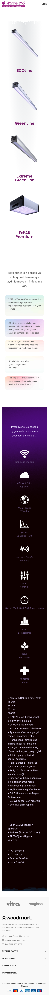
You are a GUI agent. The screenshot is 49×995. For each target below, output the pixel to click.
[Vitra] (13, 903)
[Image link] (17, 918)
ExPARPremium (24, 234)
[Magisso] (35, 903)
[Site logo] (13, 4)
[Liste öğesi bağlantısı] (24, 940)
